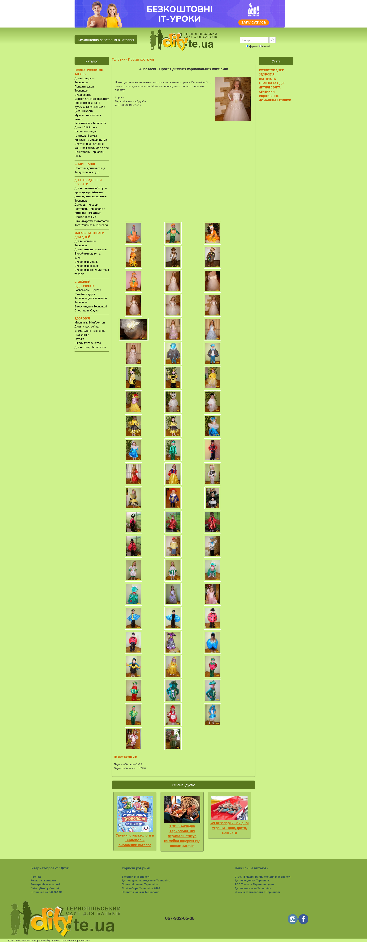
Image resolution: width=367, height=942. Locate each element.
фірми (253, 46)
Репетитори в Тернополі (90, 123)
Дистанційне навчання (89, 143)
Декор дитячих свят (88, 204)
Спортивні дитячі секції (90, 168)
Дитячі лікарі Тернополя (90, 347)
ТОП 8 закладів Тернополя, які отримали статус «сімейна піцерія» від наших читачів (182, 836)
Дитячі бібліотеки (86, 127)
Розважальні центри (88, 290)
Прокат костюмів (86, 216)
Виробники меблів (86, 261)
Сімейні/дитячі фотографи (92, 221)
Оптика (79, 338)
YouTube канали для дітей (92, 147)
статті (266, 46)
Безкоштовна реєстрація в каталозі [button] (106, 39)
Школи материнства (88, 343)
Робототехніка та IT (87, 102)
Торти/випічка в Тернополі (91, 225)
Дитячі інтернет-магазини (91, 249)
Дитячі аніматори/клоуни (91, 188)
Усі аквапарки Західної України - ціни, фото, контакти (229, 828)
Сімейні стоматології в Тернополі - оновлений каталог (134, 840)
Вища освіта (83, 94)
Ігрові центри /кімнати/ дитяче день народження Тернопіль (91, 196)
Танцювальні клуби (87, 172)
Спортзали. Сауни (86, 310)
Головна (118, 59)
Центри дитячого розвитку (92, 98)
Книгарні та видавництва (91, 139)
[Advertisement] (92, 414)
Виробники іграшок (87, 265)
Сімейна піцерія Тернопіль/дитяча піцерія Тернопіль (91, 298)
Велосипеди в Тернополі (91, 306)
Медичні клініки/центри (90, 322)
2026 (10, 940)
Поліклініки (82, 334)
